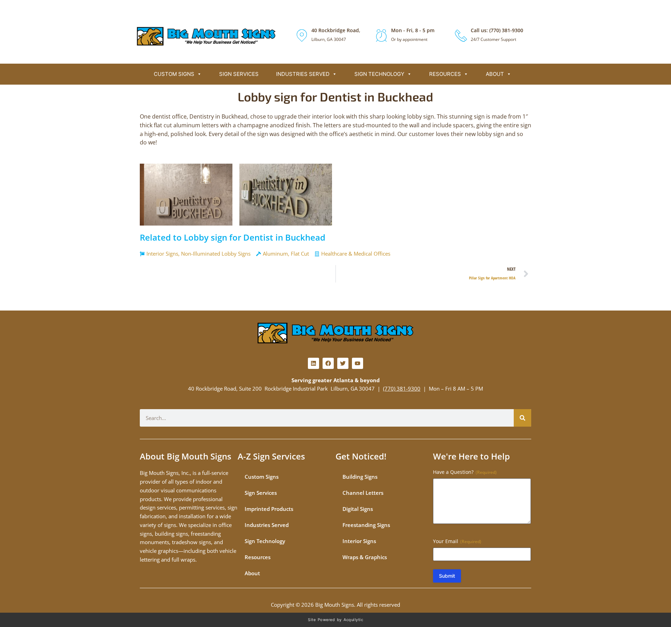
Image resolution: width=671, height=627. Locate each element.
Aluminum (275, 253)
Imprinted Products (269, 508)
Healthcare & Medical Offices (355, 253)
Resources (445, 74)
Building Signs (359, 476)
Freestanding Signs (366, 524)
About (495, 74)
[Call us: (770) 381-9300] (461, 35)
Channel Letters (362, 492)
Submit (447, 576)
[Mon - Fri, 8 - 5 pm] (381, 35)
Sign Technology (379, 74)
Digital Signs (357, 508)
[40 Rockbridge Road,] (302, 35)
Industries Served (303, 74)
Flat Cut (300, 253)
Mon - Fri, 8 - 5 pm (412, 30)
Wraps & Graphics (364, 557)
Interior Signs (162, 253)
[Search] (522, 418)
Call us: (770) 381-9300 (497, 30)
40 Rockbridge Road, (335, 30)
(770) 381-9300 (401, 388)
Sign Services (239, 74)
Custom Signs (174, 74)
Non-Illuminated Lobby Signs (216, 253)
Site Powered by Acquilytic (335, 619)
